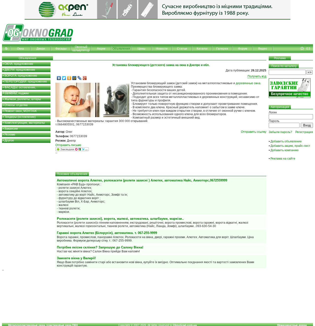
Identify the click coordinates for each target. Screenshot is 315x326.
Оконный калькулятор (81, 48)
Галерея (222, 48)
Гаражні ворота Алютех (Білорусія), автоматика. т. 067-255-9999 (107, 233)
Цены (141, 48)
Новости (162, 48)
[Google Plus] (84, 78)
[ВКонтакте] (59, 78)
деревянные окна (248, 83)
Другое (9, 140)
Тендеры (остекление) (20, 117)
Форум (242, 48)
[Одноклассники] (69, 78)
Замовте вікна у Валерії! (76, 258)
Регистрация (304, 132)
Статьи (182, 48)
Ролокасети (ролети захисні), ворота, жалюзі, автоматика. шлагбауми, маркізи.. (120, 218)
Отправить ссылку (253, 132)
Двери (40, 48)
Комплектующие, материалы (24, 122)
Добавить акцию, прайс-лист (290, 146)
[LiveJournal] (79, 78)
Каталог (202, 48)
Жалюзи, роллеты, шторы (22, 99)
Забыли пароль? (280, 132)
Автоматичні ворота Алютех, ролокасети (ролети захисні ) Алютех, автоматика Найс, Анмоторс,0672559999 (142, 180)
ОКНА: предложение (18, 64)
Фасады (60, 48)
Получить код (257, 76)
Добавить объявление (286, 141)
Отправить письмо (68, 145)
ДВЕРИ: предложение (19, 69)
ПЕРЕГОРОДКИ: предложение (25, 81)
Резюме (9, 134)
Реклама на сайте (282, 158)
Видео (262, 48)
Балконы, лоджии (16, 93)
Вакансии (11, 128)
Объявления (121, 48)
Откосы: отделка (16, 105)
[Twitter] (64, 78)
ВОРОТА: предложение (20, 75)
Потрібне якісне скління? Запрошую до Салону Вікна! (100, 247)
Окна (20, 48)
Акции (101, 48)
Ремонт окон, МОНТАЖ (20, 111)
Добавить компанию (284, 150)
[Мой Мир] (74, 78)
